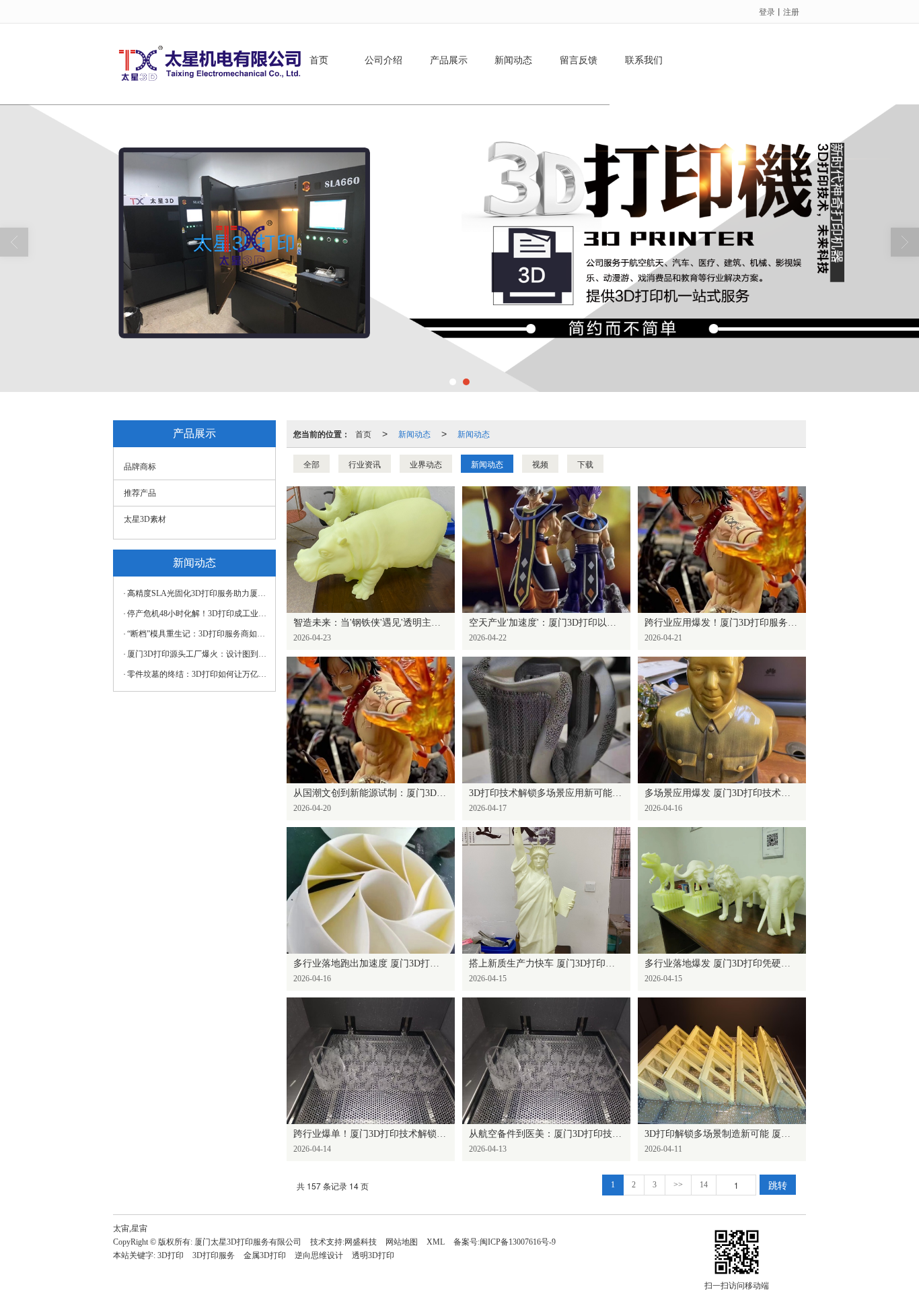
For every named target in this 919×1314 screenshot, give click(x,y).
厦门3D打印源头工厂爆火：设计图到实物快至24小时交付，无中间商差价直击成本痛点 (197, 654)
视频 (540, 463)
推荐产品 (140, 493)
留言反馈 (578, 60)
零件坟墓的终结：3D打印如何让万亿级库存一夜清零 (197, 674)
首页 (318, 60)
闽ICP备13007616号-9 (518, 1242)
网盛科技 (360, 1242)
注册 (791, 11)
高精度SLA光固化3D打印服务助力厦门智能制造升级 (197, 593)
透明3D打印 (373, 1255)
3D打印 (170, 1255)
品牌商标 (140, 466)
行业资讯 (364, 463)
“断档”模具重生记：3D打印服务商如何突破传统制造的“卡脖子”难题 (197, 633)
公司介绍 (383, 60)
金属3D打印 (265, 1255)
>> (678, 1184)
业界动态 (426, 463)
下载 (585, 463)
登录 (767, 11)
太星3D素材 (145, 519)
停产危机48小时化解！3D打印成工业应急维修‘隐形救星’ (197, 613)
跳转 (777, 1184)
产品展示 (449, 60)
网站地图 (401, 1242)
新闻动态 (513, 60)
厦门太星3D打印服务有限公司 (247, 1242)
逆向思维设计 (319, 1255)
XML (436, 1242)
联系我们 (644, 60)
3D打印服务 (213, 1255)
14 (704, 1184)
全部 (311, 463)
